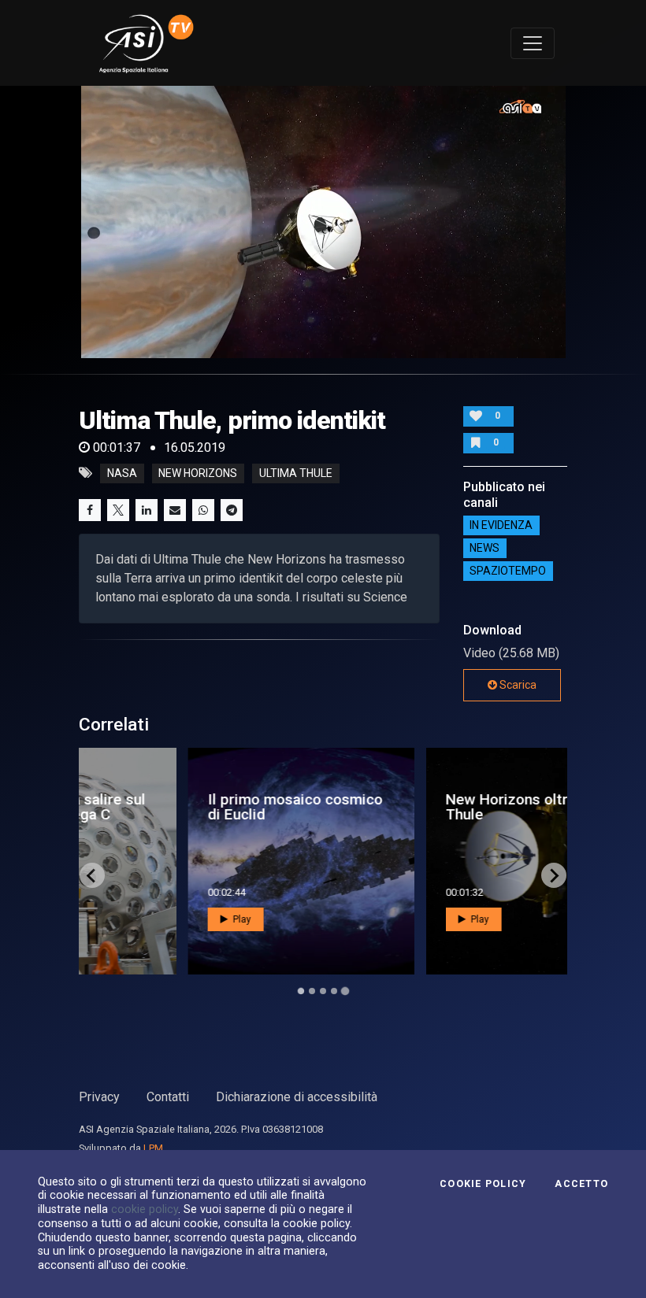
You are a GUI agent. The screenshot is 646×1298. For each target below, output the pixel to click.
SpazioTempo (508, 571)
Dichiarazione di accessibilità (296, 1096)
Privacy (99, 1096)
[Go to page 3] (323, 991)
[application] (323, 222)
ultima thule (295, 473)
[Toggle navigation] (532, 43)
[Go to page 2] (312, 991)
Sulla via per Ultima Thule (414, 806)
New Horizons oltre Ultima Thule (199, 806)
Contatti (168, 1096)
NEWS (484, 548)
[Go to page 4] (334, 991)
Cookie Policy (483, 1184)
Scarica (516, 685)
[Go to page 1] (300, 991)
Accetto (581, 1184)
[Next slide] (553, 875)
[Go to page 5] (345, 991)
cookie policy (144, 1209)
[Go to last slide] (92, 875)
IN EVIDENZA (501, 526)
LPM (153, 1148)
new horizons (197, 473)
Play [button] (143, 919)
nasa (122, 473)
